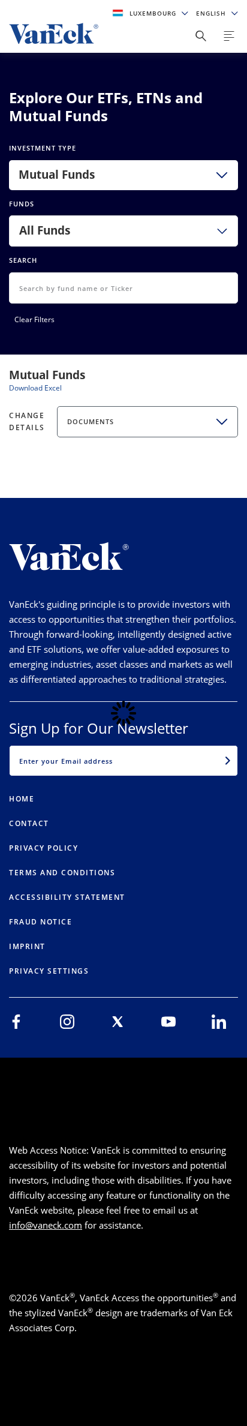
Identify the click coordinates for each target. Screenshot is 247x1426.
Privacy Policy (43, 848)
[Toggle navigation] (229, 36)
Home (21, 799)
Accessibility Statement (67, 897)
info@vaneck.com (45, 1225)
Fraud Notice (40, 922)
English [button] (212, 13)
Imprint (27, 946)
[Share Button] (201, 36)
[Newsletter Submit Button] (228, 760)
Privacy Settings (49, 971)
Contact (29, 823)
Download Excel (35, 388)
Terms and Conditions (62, 872)
